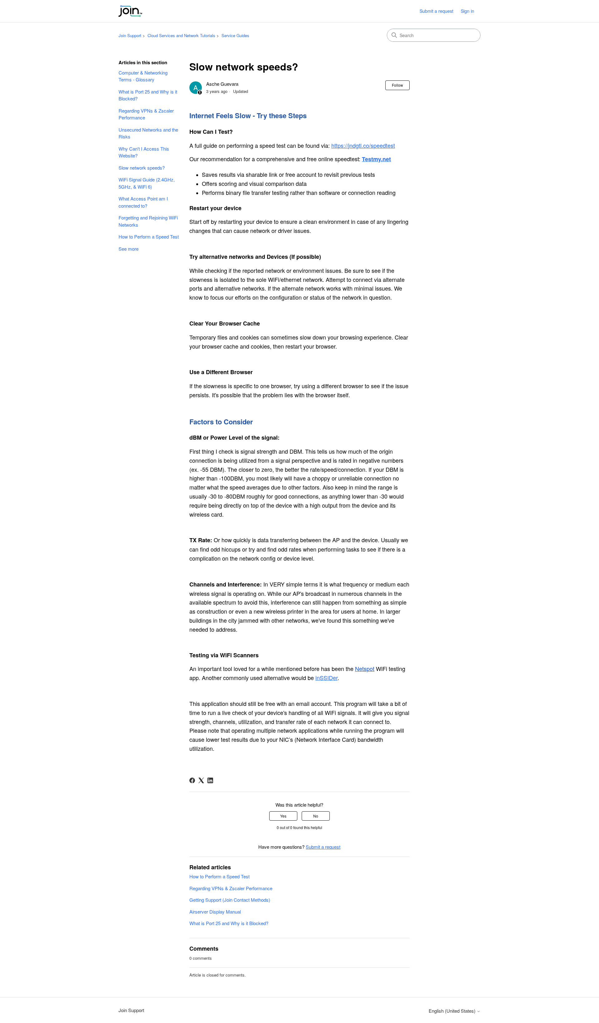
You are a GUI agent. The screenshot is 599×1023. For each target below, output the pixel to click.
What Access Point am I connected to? (143, 202)
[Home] (130, 11)
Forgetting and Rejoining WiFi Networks (148, 221)
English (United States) (453, 1010)
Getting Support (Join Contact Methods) (229, 899)
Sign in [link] (467, 11)
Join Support (130, 35)
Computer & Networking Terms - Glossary (143, 76)
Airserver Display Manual (215, 911)
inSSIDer (326, 677)
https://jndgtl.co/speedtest (363, 145)
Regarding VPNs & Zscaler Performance (146, 114)
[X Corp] (201, 780)
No (315, 815)
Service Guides (235, 35)
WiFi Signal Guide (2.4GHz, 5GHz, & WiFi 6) (147, 183)
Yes (283, 815)
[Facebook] (192, 780)
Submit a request (436, 11)
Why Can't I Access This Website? (144, 152)
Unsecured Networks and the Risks (148, 133)
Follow (397, 85)
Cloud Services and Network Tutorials (181, 35)
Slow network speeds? (142, 167)
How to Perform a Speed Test (149, 236)
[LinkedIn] (210, 780)
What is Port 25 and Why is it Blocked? (148, 95)
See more (129, 248)
